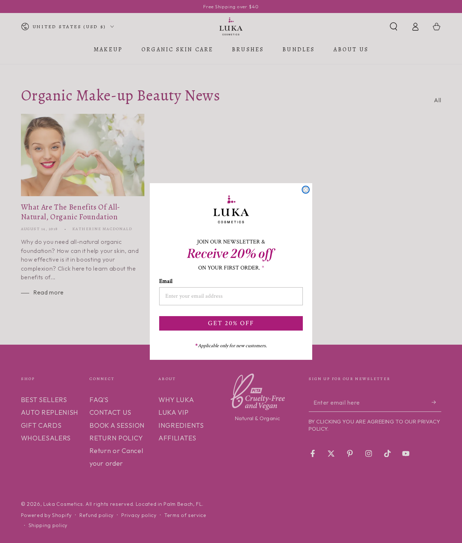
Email (166, 281)
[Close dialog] (305, 189)
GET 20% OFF (231, 323)
